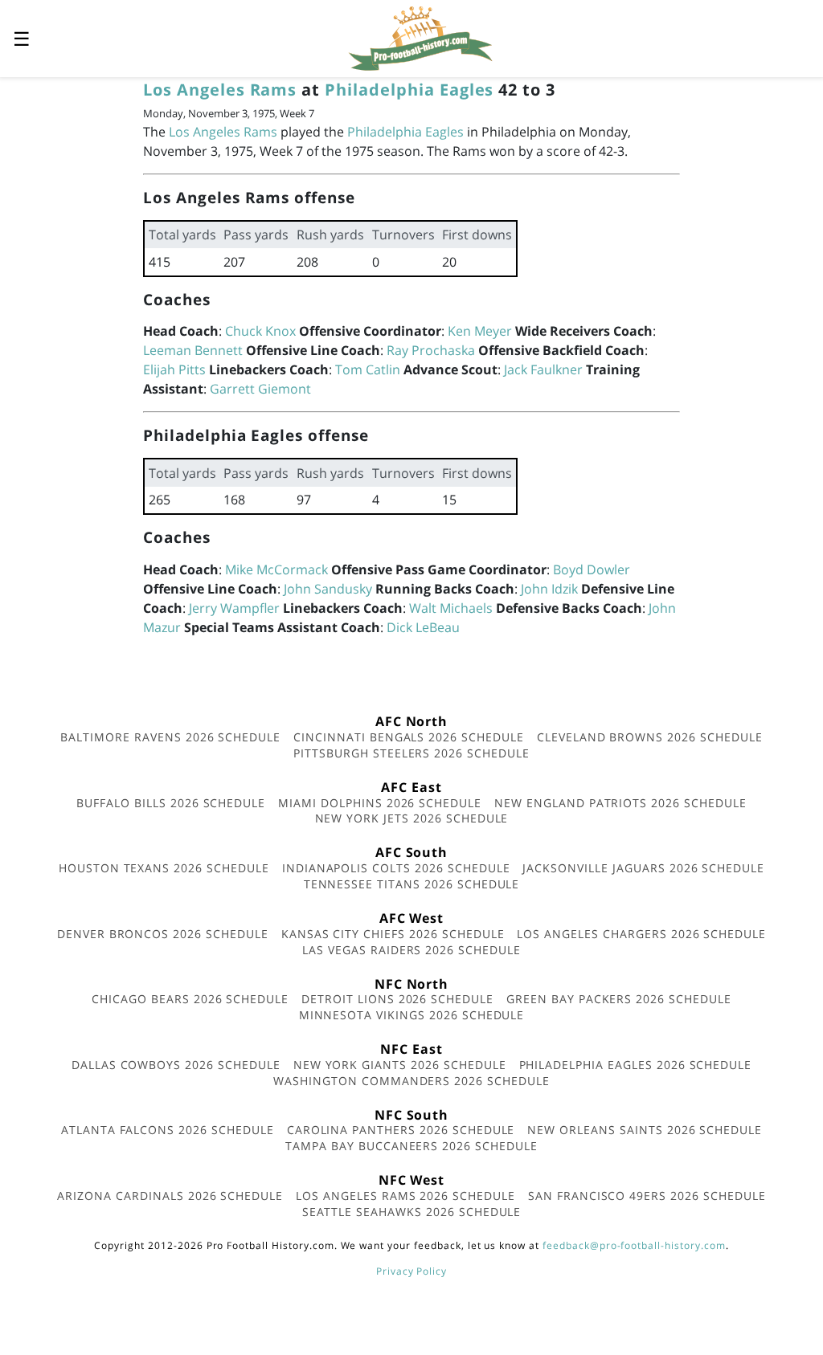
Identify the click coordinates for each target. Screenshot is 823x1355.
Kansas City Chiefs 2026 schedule (393, 933)
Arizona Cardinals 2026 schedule (170, 1195)
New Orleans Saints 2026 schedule (644, 1129)
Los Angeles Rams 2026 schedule (405, 1195)
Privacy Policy (411, 1271)
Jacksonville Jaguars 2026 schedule (643, 867)
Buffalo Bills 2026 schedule (170, 802)
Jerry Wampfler (234, 608)
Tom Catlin (367, 369)
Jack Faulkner (543, 369)
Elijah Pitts (174, 369)
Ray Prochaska (431, 350)
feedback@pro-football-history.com (634, 1245)
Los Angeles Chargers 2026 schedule (641, 933)
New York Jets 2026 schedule (412, 818)
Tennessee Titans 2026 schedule (412, 884)
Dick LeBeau (423, 627)
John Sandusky (328, 589)
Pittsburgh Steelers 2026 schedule (411, 753)
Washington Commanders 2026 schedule (411, 1080)
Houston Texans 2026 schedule (164, 867)
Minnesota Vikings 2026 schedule (412, 1014)
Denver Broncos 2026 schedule (162, 933)
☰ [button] (22, 38)
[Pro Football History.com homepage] (420, 37)
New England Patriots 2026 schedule (620, 802)
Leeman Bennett (193, 350)
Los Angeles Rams (220, 89)
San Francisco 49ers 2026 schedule (647, 1195)
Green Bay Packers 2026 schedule (618, 998)
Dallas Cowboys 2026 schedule (176, 1064)
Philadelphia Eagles (409, 89)
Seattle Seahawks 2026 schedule (412, 1211)
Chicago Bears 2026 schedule (190, 998)
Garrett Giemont (260, 389)
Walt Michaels (451, 608)
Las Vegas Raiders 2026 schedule (411, 949)
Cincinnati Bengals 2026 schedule (408, 737)
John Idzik (549, 589)
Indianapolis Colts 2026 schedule (396, 867)
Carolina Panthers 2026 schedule (401, 1129)
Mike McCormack (276, 569)
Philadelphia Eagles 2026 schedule (635, 1064)
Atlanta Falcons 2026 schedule (167, 1129)
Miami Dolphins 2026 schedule (379, 802)
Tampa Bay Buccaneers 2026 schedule (411, 1145)
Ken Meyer (480, 331)
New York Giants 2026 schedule (399, 1064)
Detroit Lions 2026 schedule (397, 998)
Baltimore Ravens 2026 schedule (170, 737)
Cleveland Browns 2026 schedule (650, 737)
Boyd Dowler (591, 569)
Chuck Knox (260, 331)
